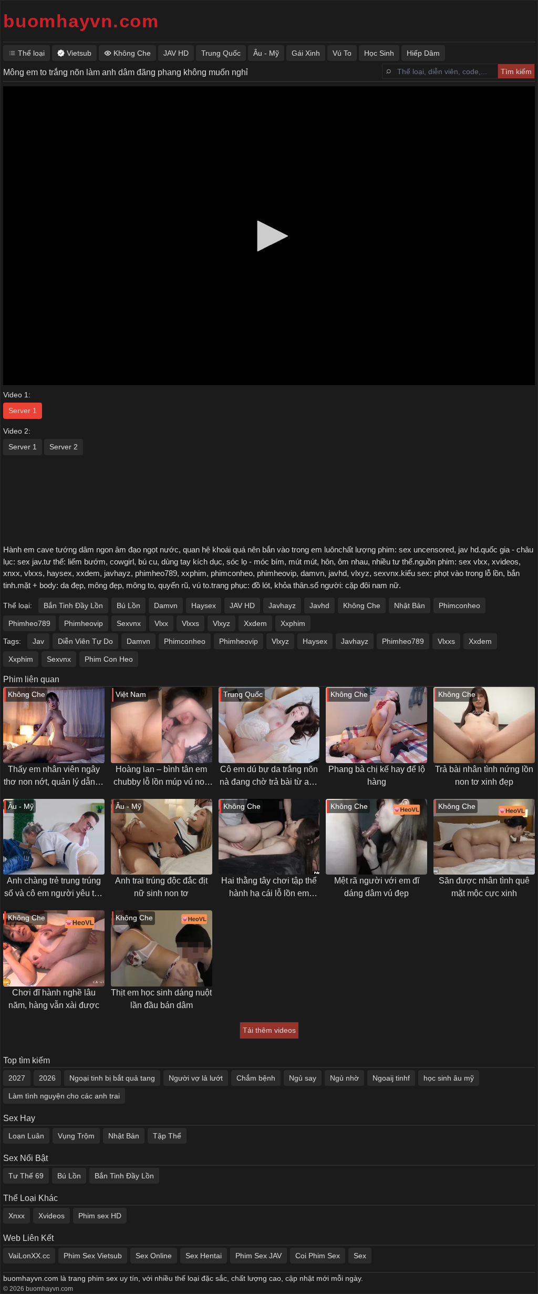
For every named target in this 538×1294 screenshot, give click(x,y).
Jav (38, 641)
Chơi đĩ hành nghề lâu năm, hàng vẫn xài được (53, 999)
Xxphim (293, 623)
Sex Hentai (203, 1255)
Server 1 (22, 410)
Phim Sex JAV (258, 1255)
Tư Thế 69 (26, 1176)
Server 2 (63, 447)
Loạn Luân (26, 1136)
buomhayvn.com (81, 21)
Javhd (319, 605)
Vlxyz (221, 623)
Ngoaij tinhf (391, 1078)
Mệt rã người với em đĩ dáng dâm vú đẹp (376, 887)
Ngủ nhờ (344, 1078)
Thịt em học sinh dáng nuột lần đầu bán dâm (161, 999)
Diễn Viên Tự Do (85, 641)
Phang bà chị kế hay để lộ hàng (376, 775)
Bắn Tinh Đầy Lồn (73, 605)
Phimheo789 (29, 623)
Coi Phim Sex (317, 1255)
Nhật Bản (409, 605)
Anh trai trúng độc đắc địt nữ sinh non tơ (161, 887)
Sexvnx (129, 623)
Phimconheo (459, 605)
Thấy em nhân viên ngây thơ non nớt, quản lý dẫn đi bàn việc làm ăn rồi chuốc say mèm (54, 776)
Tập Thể (167, 1136)
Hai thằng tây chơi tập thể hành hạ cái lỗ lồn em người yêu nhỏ (269, 888)
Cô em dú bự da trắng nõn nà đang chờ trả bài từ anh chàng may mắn (269, 776)
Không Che (361, 605)
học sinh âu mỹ (448, 1078)
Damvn (166, 605)
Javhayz (282, 605)
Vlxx (161, 623)
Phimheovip (83, 623)
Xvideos (51, 1215)
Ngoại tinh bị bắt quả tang (112, 1078)
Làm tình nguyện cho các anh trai (64, 1096)
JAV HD (242, 605)
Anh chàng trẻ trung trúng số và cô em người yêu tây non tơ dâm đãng (53, 888)
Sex (360, 1255)
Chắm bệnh (255, 1078)
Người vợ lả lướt (196, 1078)
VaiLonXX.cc (29, 1255)
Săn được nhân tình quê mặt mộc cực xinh (484, 887)
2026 (47, 1078)
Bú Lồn (128, 605)
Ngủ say (302, 1078)
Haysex (203, 605)
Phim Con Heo (109, 659)
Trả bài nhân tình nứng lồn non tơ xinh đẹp (484, 775)
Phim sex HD (99, 1215)
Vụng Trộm (76, 1136)
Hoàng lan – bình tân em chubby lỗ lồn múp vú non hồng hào (161, 776)
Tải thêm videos (269, 1030)
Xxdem (255, 623)
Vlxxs (190, 623)
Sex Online (154, 1255)
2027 (16, 1078)
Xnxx (16, 1215)
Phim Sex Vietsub (93, 1255)
